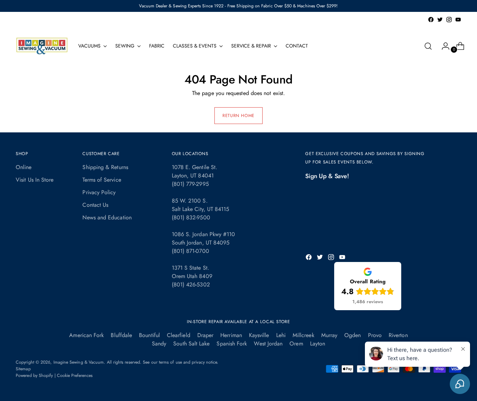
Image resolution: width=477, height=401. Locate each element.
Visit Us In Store (34, 180)
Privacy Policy (99, 192)
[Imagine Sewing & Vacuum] (42, 46)
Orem (296, 344)
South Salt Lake (191, 344)
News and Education (106, 217)
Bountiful (149, 335)
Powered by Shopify (34, 375)
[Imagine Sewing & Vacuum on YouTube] (458, 19)
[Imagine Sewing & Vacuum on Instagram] (449, 19)
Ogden (352, 335)
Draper (205, 335)
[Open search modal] (428, 46)
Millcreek (303, 335)
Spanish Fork (232, 344)
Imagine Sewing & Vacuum (78, 362)
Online (23, 167)
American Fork (86, 335)
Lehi (281, 335)
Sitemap (23, 369)
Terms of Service (101, 180)
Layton (317, 344)
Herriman (231, 335)
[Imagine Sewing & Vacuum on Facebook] (431, 19)
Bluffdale (121, 335)
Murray (329, 335)
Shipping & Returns (105, 167)
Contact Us (95, 205)
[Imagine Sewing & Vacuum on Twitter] (440, 19)
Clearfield (178, 335)
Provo (375, 335)
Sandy (159, 344)
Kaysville (259, 335)
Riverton (398, 335)
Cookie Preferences (75, 375)
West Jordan (268, 344)
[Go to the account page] (443, 46)
